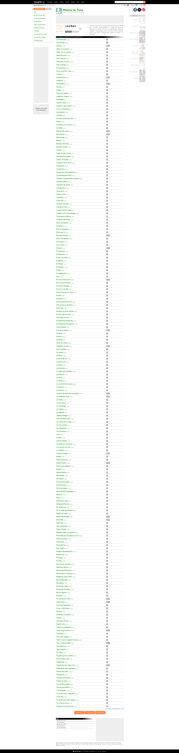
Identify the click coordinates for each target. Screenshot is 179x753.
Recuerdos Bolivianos (65, 570)
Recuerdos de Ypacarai (66, 574)
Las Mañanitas (63, 428)
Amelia (60, 87)
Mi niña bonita (63, 485)
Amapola (61, 81)
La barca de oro (63, 359)
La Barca (61, 355)
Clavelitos (61, 197)
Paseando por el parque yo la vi (69, 536)
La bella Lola (62, 362)
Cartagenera (62, 188)
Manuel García (134, 32)
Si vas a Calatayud (64, 608)
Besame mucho (63, 147)
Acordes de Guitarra (39, 5)
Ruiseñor (61, 596)
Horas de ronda (63, 343)
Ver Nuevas (79, 712)
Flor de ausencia (64, 330)
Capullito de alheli (64, 185)
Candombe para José (65, 175)
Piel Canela (62, 548)
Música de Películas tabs (82, 742)
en (98, 751)
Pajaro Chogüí (63, 529)
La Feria (60, 378)
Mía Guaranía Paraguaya (66, 491)
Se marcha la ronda (39, 37)
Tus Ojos (36, 31)
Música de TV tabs (60, 744)
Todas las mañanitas (65, 627)
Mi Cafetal (61, 479)
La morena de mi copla (40, 34)
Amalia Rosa (62, 77)
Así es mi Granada (64, 109)
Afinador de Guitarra (61, 724)
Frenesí (60, 337)
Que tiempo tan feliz (65, 564)
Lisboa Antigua (63, 441)
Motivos (60, 495)
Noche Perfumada (64, 517)
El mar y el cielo (63, 258)
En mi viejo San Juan (65, 283)
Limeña (60, 438)
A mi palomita (63, 40)
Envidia (60, 295)
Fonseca (61, 333)
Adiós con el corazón (65, 52)
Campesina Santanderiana (67, 172)
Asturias (61, 115)
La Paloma (61, 390)
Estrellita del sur (64, 318)
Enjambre (136, 19)
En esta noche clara (39, 15)
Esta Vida (61, 308)
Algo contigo (62, 65)
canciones (50, 2)
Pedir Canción (89, 712)
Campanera (62, 169)
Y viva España (62, 690)
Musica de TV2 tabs (69, 744)
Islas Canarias (63, 349)
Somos (60, 618)
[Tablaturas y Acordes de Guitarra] (39, 3)
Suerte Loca (62, 624)
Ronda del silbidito (64, 589)
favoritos (67, 2)
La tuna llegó (62, 406)
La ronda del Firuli (64, 397)
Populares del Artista (39, 9)
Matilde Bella (63, 472)
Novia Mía (61, 520)
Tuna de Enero (63, 646)
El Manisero (62, 254)
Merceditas (62, 476)
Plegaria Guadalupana (66, 551)
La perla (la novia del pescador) (69, 393)
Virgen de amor (63, 681)
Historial (48, 9)
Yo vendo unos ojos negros (67, 700)
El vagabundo (62, 273)
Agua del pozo (63, 55)
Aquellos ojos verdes (65, 106)
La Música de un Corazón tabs (81, 744)
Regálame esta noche (65, 577)
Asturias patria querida (66, 118)
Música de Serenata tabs (94, 742)
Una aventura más (64, 659)
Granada (61, 340)
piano (78, 2)
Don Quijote (62, 242)
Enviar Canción (100, 712)
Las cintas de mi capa (65, 422)
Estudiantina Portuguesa (66, 324)
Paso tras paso (63, 539)
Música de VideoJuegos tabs (95, 744)
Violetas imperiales (65, 678)
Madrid (60, 457)
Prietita (60, 561)
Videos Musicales (61, 722)
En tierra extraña (64, 289)
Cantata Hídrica (63, 182)
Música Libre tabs (118, 744)
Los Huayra (135, 26)
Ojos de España (63, 526)
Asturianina (62, 112)
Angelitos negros (64, 96)
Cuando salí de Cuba (65, 210)
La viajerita (61, 412)
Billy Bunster (135, 65)
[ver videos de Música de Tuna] (114, 709)
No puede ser (62, 507)
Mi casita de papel (64, 482)
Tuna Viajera (62, 649)
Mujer (60, 498)
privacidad (92, 751)
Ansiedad (61, 100)
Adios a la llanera (64, 49)
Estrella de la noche (65, 314)
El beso (60, 248)
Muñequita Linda (63, 501)
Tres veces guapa (64, 637)
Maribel (60, 469)
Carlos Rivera (134, 58)
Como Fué (61, 201)
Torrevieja (61, 634)
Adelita (60, 46)
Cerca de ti (61, 191)
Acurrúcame (62, 43)
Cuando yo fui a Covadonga (67, 213)
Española (61, 299)
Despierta (61, 226)
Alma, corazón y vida (65, 71)
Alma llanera (62, 68)
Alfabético (68, 31)
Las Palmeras (63, 431)
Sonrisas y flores (64, 621)
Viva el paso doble (64, 684)
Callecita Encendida (65, 156)
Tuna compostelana (40, 18)
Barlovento (62, 134)
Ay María (61, 128)
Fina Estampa (62, 327)
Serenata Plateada (64, 605)
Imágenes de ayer (39, 28)
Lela (59, 434)
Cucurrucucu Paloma (65, 216)
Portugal (61, 558)
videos (82, 2)
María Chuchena (63, 460)
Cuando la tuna (63, 207)
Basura (60, 141)
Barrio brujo (62, 137)
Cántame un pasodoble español (69, 179)
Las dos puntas (63, 425)
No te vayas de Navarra (66, 510)
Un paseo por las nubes (66, 656)
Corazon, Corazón (64, 204)
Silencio (61, 611)
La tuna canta (62, 403)
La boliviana (62, 368)
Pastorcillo (62, 542)
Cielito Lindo (62, 194)
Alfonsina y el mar (64, 62)
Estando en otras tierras (66, 311)
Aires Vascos (62, 58)
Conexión (133, 5)
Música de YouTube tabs (108, 744)
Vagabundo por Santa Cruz (67, 665)
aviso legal (86, 751)
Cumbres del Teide (64, 220)
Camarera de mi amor (65, 163)
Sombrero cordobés (65, 615)
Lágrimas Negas (63, 416)
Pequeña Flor (62, 545)
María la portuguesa (65, 466)
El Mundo (61, 261)
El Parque (61, 264)
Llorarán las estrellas (65, 444)
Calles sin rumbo (64, 160)
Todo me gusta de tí (39, 24)
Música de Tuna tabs (116, 742)
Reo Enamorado (63, 580)
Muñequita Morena (64, 504)
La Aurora (61, 352)
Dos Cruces (62, 245)
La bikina (61, 365)
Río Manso (61, 583)
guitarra (73, 2)
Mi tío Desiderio (63, 488)
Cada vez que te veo (65, 153)
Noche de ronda (63, 513)
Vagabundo (62, 662)
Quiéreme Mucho (64, 567)
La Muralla (61, 387)
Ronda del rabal (63, 586)
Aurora (60, 122)
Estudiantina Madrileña (66, 321)
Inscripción (124, 5)
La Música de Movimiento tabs (69, 742)
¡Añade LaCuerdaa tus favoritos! (41, 109)
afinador (61, 2)
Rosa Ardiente (63, 592)
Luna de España (63, 453)
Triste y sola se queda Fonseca (69, 640)
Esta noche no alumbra (66, 305)
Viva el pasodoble (64, 687)
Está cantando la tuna (65, 302)
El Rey (60, 270)
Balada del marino (64, 131)
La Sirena (61, 400)
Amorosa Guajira (64, 93)
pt (100, 751)
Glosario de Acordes (61, 727)
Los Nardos (62, 450)
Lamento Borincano (65, 419)
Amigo (60, 90)
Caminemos (62, 166)
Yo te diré (61, 697)
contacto (104, 751)
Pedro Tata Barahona (135, 53)
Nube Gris (61, 523)
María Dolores (63, 463)
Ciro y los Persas (133, 39)
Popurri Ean (62, 555)
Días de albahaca (64, 229)
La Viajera (61, 409)
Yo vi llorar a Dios (64, 703)
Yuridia (136, 78)
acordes (56, 2)
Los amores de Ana (65, 447)
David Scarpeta (134, 71)
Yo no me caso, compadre (67, 694)
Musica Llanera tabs (60, 745)
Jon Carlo (135, 45)
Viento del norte (64, 671)
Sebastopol (62, 602)
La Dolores (62, 374)
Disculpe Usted (38, 40)
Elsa (35, 12)
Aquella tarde (63, 103)
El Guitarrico (62, 251)
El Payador (61, 267)
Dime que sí (62, 232)
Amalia (60, 74)
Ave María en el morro (65, 125)
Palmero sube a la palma (67, 532)
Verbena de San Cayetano (67, 668)
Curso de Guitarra (61, 726)
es (96, 751)
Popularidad (75, 31)
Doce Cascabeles (64, 239)
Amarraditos (37, 21)
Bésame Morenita (64, 144)
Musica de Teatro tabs (106, 742)
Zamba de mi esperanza (66, 706)
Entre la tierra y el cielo (66, 292)
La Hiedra (61, 381)
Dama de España (64, 223)
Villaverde (61, 675)
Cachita (60, 150)
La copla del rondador (66, 371)
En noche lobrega (64, 286)
